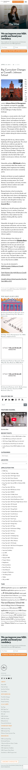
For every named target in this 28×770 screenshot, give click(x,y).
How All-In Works (5, 699)
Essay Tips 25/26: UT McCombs (10, 506)
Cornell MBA (9, 289)
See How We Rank (5, 689)
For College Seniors (5, 711)
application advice (15, 587)
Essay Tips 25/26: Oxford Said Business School (13, 499)
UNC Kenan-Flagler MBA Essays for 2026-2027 (13, 441)
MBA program (10, 613)
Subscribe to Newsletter (9, 761)
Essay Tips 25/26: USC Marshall (10, 504)
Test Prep (3, 707)
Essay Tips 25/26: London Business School (12, 496)
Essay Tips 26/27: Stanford (8, 533)
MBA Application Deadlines (7, 747)
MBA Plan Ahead (5, 718)
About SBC (3, 684)
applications (10, 590)
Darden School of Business (14, 597)
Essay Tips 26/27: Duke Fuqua (9, 518)
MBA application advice (13, 610)
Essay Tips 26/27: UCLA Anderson (10, 538)
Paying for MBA (6, 557)
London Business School (5, 608)
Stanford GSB (9, 619)
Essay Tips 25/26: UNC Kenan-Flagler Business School (15, 501)
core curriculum (4, 289)
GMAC (18, 600)
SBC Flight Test (5, 709)
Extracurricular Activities (8, 547)
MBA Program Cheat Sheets (7, 750)
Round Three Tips (7, 567)
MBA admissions (13, 608)
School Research (6, 569)
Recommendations (7, 564)
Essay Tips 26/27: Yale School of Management (13, 545)
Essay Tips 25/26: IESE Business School (11, 489)
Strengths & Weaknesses (8, 572)
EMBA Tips (5, 470)
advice (3, 588)
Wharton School (9, 623)
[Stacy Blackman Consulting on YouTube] (9, 678)
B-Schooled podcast (11, 593)
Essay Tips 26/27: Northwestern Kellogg (11, 528)
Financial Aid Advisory (6, 723)
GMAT (22, 600)
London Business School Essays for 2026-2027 (13, 443)
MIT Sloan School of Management (7, 615)
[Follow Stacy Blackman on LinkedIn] (9, 400)
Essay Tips (14, 600)
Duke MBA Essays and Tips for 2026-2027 (12, 438)
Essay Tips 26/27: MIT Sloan (9, 526)
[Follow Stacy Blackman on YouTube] (12, 400)
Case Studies (4, 691)
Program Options (6, 560)
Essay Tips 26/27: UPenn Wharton (10, 540)
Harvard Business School (11, 603)
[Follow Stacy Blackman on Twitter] (6, 400)
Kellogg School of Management (15, 605)
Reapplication (6, 562)
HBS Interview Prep (5, 731)
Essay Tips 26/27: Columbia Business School (12, 511)
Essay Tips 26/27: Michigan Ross (10, 523)
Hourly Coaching (5, 701)
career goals (22, 593)
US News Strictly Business (20, 621)
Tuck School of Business (20, 619)
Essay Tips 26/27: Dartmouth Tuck (10, 516)
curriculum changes (15, 289)
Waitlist (4, 577)
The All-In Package (5, 697)
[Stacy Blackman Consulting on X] (4, 678)
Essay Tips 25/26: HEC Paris (9, 487)
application (9, 587)
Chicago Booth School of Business (9, 595)
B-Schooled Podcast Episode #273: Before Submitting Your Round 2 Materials (12, 314)
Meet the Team (4, 686)
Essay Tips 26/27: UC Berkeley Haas (11, 535)
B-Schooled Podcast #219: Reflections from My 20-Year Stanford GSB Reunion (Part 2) (14, 388)
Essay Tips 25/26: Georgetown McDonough (12, 480)
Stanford (7, 617)
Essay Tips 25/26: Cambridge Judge (10, 473)
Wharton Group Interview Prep (8, 733)
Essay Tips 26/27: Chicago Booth (10, 509)
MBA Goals (5, 555)
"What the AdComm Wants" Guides (9, 743)
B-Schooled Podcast (5, 741)
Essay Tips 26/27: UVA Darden (9, 543)
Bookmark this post (9, 290)
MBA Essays (22, 610)
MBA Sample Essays (5, 745)
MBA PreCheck (4, 716)
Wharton (3, 623)
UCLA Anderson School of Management (7, 621)
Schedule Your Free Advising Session (14, 51)
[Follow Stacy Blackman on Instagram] (16, 400)
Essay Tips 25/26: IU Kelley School (10, 494)
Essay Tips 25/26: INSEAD (9, 492)
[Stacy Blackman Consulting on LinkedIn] (6, 678)
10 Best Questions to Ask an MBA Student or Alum (14, 436)
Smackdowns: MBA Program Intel (8, 752)
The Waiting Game (7, 574)
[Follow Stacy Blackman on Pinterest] (19, 400)
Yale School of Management (19, 623)
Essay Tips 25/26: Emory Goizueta (10, 478)
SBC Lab (3, 714)
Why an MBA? (6, 579)
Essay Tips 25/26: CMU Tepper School (11, 475)
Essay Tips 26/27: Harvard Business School (12, 521)
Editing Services (4, 720)
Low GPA (5, 552)
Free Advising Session (18, 1)
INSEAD (3, 605)
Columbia (19, 595)
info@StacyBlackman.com (6, 675)
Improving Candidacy (7, 550)
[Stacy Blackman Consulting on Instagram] (11, 678)
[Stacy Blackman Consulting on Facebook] (2, 400)
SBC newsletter (18, 615)
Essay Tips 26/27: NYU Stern (9, 530)
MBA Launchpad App (6, 738)
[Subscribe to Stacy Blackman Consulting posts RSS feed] (22, 400)
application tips (17, 590)
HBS (22, 603)
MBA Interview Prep (5, 728)
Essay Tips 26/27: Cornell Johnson (10, 513)
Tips (14, 619)
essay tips (9, 600)
